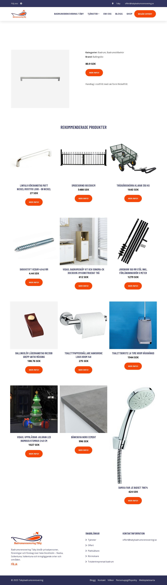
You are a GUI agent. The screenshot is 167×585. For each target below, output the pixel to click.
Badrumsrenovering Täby (69, 13)
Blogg (119, 13)
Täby (118, 3)
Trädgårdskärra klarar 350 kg (133, 185)
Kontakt (102, 580)
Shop (129, 13)
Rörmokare (93, 556)
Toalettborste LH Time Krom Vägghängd (133, 353)
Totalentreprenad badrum (101, 561)
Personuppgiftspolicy (126, 580)
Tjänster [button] (93, 13)
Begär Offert (145, 14)
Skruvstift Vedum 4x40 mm (34, 269)
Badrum (18, 37)
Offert (91, 545)
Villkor (111, 580)
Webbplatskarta (147, 580)
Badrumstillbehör (33, 37)
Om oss (107, 13)
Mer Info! (94, 72)
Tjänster (92, 539)
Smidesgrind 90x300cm (83, 185)
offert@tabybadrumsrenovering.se (139, 3)
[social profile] (21, 3)
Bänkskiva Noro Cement (83, 437)
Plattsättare (93, 550)
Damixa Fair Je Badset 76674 (133, 487)
